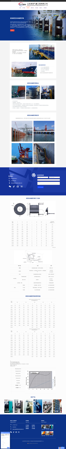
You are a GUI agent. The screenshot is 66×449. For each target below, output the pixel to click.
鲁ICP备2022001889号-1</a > (39, 441)
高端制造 (27, 428)
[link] (10, 186)
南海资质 (27, 426)
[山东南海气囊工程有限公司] (33, 4)
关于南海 (27, 425)
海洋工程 (33, 426)
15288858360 (32, 0)
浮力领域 (33, 428)
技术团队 (33, 425)
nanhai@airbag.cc (38, 0)
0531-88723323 (26, 0)
